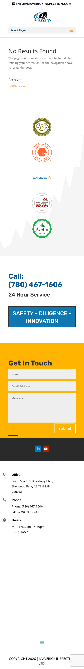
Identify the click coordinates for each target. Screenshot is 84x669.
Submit (64, 428)
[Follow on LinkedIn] (38, 449)
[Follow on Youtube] (46, 449)
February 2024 (17, 85)
